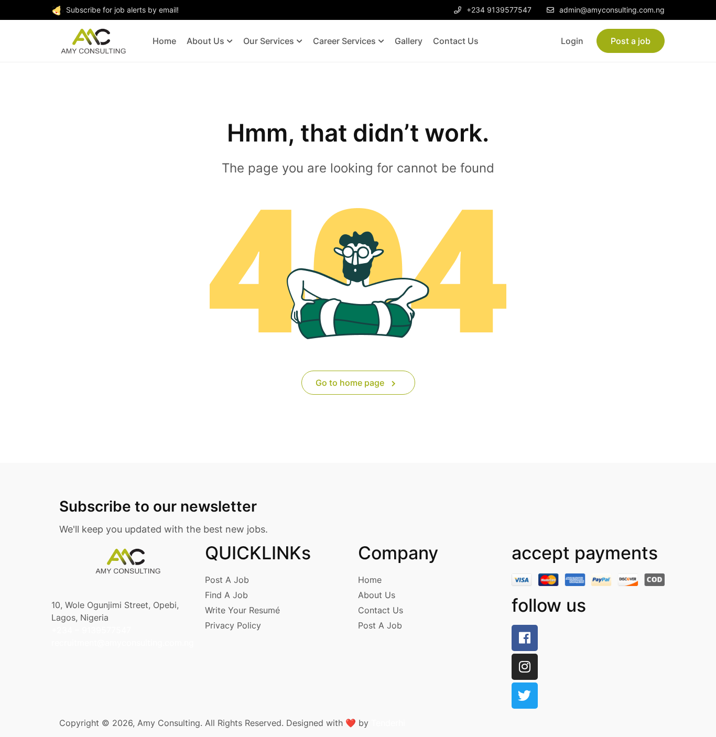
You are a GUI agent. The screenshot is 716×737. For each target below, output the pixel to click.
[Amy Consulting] (93, 40)
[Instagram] (525, 667)
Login (572, 41)
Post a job (630, 41)
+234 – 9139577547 (91, 630)
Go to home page (351, 382)
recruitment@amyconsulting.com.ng (122, 642)
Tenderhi (388, 723)
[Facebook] (525, 638)
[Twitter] (525, 695)
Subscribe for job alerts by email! (122, 9)
